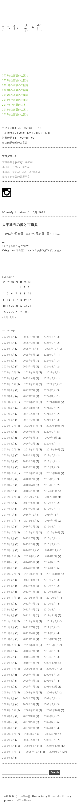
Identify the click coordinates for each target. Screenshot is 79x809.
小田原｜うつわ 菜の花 (16, 167)
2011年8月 (8, 627)
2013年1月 (29, 591)
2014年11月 (52, 550)
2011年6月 (49, 627)
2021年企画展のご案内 (15, 85)
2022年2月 (29, 396)
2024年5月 (8, 366)
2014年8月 (30, 556)
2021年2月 (29, 419)
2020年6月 (8, 437)
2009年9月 (52, 668)
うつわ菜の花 (9, 11)
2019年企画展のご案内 (15, 95)
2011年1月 (29, 639)
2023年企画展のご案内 (15, 75)
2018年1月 (29, 491)
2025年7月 (49, 354)
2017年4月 (8, 508)
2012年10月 (31, 597)
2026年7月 (29, 336)
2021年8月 (29, 408)
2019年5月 (29, 461)
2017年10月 (9, 497)
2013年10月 (53, 574)
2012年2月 (8, 615)
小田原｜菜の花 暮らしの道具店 (21, 171)
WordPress (24, 800)
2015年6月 (49, 538)
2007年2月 (29, 728)
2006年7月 (51, 734)
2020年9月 (8, 431)
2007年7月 (49, 716)
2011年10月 (31, 621)
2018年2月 (8, 491)
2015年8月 (8, 538)
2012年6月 (49, 603)
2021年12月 (9, 402)
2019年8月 (29, 455)
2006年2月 (8, 745)
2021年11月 (31, 402)
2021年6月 (8, 414)
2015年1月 (8, 550)
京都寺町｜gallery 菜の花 (17, 162)
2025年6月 (8, 360)
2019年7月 (49, 455)
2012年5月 (8, 609)
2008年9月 (52, 692)
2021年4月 (49, 414)
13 (12, 299)
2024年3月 (49, 366)
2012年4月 (29, 609)
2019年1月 (49, 467)
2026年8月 (8, 336)
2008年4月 (8, 704)
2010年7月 (29, 651)
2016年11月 (52, 514)
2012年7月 (29, 603)
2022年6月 (49, 390)
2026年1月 (8, 348)
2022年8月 (8, 390)
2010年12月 (50, 639)
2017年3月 (29, 508)
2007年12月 (9, 710)
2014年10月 (9, 556)
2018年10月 (53, 473)
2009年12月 (50, 662)
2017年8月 (51, 497)
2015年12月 (9, 532)
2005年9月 (55, 751)
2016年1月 (49, 526)
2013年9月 (8, 579)
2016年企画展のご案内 (15, 109)
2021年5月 (29, 414)
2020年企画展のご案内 (15, 90)
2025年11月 (30, 348)
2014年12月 (30, 550)
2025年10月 (52, 348)
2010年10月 (31, 645)
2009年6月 (49, 674)
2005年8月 (8, 757)
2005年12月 (53, 745)
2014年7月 (51, 556)
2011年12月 (50, 615)
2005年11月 (9, 751)
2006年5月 (29, 740)
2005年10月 (33, 751)
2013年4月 (49, 585)
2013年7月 (49, 579)
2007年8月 (29, 716)
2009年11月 (9, 668)
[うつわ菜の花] (27, 65)
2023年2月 (49, 378)
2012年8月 (8, 603)
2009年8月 (8, 674)
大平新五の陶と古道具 (20, 224)
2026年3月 (29, 342)
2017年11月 (50, 491)
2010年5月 (8, 657)
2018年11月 (31, 473)
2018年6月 (49, 479)
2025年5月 (29, 360)
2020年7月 (49, 431)
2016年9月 (30, 520)
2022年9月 (52, 384)
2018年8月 (8, 479)
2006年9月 (30, 734)
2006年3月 (49, 740)
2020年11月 (31, 425)
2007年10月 (53, 710)
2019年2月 (29, 467)
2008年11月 (9, 692)
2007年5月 (29, 722)
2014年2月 (29, 568)
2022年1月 (49, 396)
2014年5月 (29, 562)
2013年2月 (8, 591)
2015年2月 (49, 544)
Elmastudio (54, 796)
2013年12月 (9, 574)
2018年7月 (29, 479)
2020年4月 (51, 437)
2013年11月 (31, 574)
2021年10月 (53, 402)
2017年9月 (30, 497)
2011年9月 (52, 621)
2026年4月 (8, 342)
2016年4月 (8, 526)
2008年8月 (8, 698)
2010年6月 (49, 651)
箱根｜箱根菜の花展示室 (16, 176)
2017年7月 (8, 502)
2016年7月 (51, 520)
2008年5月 (49, 698)
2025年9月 (8, 354)
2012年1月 (29, 615)
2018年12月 (9, 473)
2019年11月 (31, 449)
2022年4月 (8, 396)
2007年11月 (31, 710)
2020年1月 (49, 443)
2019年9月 (8, 455)
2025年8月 (29, 354)
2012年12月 (50, 591)
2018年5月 (8, 485)
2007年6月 (8, 722)
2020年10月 (53, 425)
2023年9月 (52, 372)
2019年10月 (53, 449)
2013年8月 (29, 579)
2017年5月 (49, 502)
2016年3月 (29, 526)
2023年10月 (31, 372)
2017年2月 (49, 508)
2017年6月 (29, 502)
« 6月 (5, 317)
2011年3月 (49, 633)
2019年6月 (8, 461)
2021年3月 (8, 419)
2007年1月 (49, 728)
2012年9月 (52, 597)
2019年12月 (9, 449)
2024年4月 (29, 366)
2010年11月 (9, 645)
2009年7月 (29, 674)
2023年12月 (9, 372)
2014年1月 (49, 568)
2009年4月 (29, 680)
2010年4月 (29, 657)
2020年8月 (29, 431)
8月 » (13, 317)
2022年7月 (29, 390)
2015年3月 (29, 544)
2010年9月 (52, 645)
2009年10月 (31, 668)
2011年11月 (9, 621)
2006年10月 (9, 734)
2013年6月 (8, 585)
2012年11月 (9, 597)
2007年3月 (8, 728)
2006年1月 (30, 745)
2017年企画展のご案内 (15, 104)
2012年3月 (49, 609)
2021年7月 (49, 408)
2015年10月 (53, 532)
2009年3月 (49, 680)
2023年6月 (29, 378)
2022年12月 (9, 384)
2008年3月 (29, 704)
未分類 (20, 250)
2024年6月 (49, 360)
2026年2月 (49, 342)
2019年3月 (8, 467)
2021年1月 (49, 419)
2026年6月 (49, 336)
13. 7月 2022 (9, 246)
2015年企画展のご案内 (15, 114)
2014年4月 (49, 562)
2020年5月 (29, 437)
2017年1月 (8, 514)
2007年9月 (8, 716)
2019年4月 (49, 461)
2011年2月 (8, 639)
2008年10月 (31, 692)
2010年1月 (29, 662)
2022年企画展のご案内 (15, 80)
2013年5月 (29, 585)
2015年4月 (8, 544)
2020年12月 (9, 425)
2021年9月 (8, 408)
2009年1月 (29, 686)
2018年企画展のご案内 (15, 99)
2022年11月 (31, 384)
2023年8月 (8, 378)
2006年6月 (8, 740)
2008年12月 (50, 686)
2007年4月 (49, 722)
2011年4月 (29, 633)
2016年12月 (30, 514)
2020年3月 (8, 443)
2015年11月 (31, 532)
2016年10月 (9, 520)
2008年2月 (49, 704)
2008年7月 (29, 698)
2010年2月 (8, 662)
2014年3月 (8, 568)
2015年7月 (29, 538)
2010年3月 (49, 657)
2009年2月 (8, 686)
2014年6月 (8, 562)
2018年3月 (49, 485)
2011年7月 (29, 627)
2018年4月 (29, 485)
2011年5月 (8, 633)
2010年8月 (8, 651)
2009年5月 (8, 680)
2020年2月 (29, 443)
